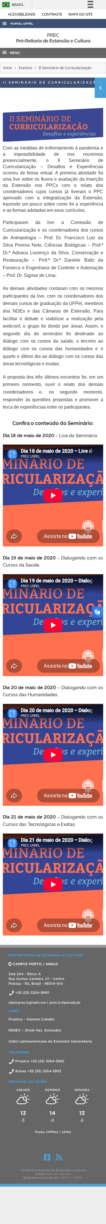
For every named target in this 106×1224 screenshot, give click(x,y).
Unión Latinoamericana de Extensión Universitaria (50, 1041)
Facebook (47, 1157)
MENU (13, 53)
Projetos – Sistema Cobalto (31, 1019)
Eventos (25, 67)
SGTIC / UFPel (71, 1177)
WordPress (61, 1174)
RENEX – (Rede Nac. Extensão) (34, 1030)
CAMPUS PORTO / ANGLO (35, 964)
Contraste (52, 14)
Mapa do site (80, 14)
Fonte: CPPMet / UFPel (53, 1132)
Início (7, 67)
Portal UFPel (21, 23)
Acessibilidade (22, 14)
